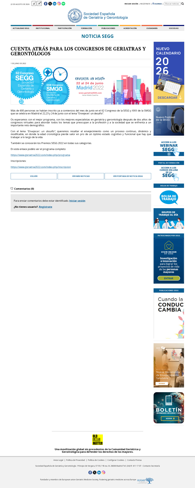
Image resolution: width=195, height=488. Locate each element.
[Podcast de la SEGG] (169, 121)
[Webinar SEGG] (169, 148)
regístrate (145, 4)
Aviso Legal (58, 460)
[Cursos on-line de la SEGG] (169, 173)
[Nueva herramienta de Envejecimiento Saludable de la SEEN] (169, 365)
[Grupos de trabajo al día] (169, 218)
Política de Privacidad (75, 460)
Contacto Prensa (134, 460)
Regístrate (45, 206)
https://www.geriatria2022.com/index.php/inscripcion (41, 167)
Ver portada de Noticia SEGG (128, 176)
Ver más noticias (81, 176)
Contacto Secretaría (151, 466)
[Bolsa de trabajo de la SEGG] (169, 197)
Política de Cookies (96, 460)
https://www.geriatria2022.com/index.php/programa (40, 155)
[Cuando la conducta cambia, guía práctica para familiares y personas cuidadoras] (169, 333)
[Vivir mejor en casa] (169, 261)
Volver (33, 176)
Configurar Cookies (115, 460)
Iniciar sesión (77, 200)
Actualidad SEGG (21, 28)
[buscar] (182, 4)
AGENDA (158, 4)
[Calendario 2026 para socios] (169, 72)
